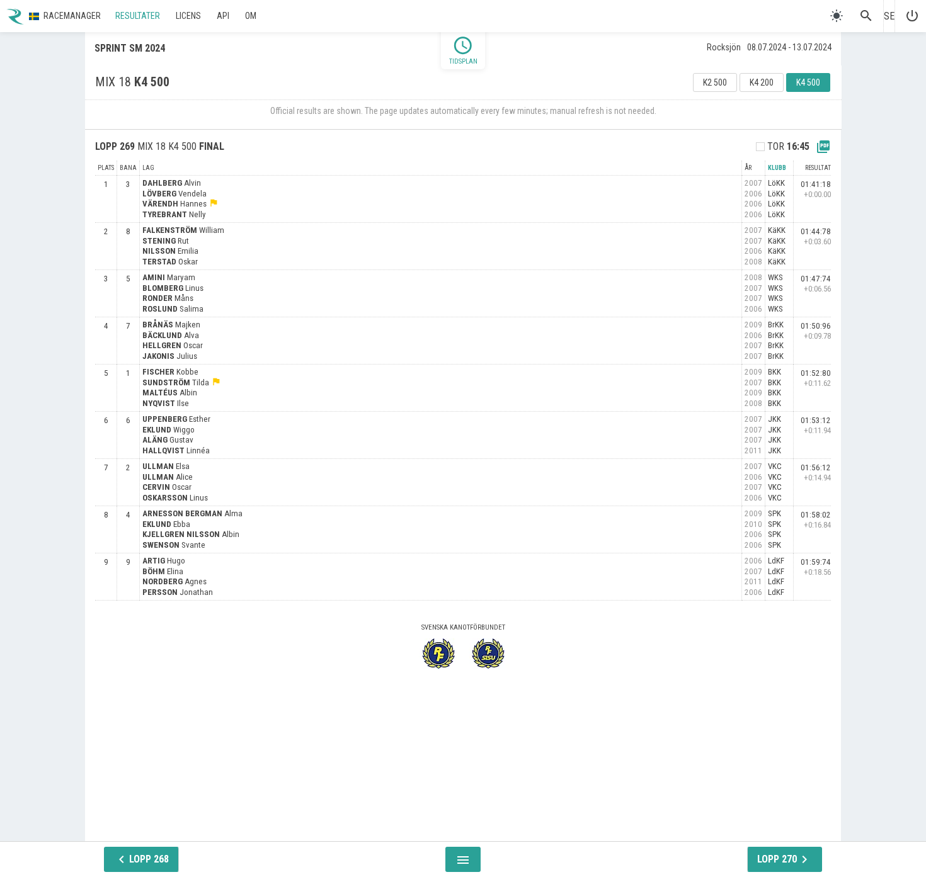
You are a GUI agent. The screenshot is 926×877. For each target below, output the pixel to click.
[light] (836, 15)
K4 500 (808, 82)
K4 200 (762, 82)
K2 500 (715, 82)
